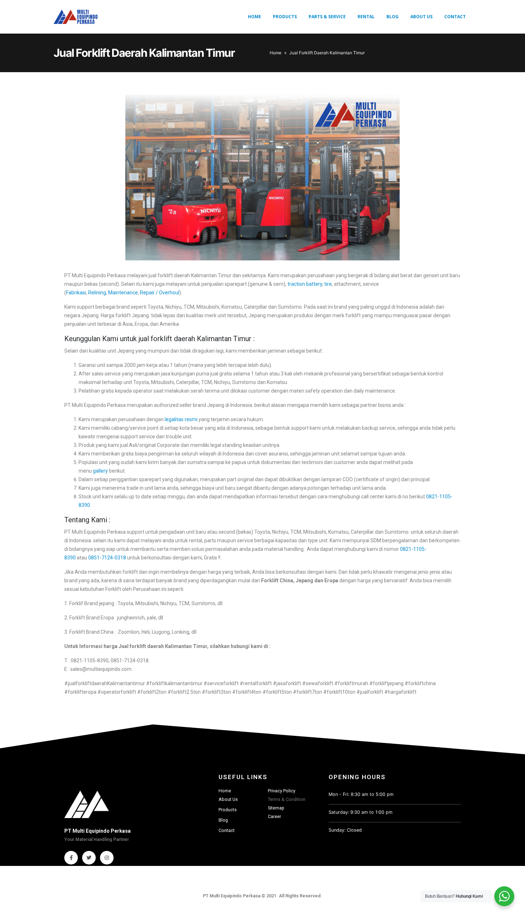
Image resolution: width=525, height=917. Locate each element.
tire (328, 284)
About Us (421, 17)
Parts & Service (327, 17)
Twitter (89, 857)
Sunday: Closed (345, 830)
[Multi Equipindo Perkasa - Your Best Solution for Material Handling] (76, 17)
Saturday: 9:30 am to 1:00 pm (360, 812)
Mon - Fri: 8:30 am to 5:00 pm (361, 794)
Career (274, 816)
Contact (455, 17)
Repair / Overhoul (159, 292)
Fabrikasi (76, 292)
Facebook (71, 857)
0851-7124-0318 (107, 557)
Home (254, 17)
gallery (100, 471)
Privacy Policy (281, 790)
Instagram (107, 857)
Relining (97, 292)
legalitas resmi (181, 419)
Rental (366, 17)
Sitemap (276, 808)
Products (285, 17)
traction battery (305, 284)
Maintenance (123, 292)
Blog (392, 17)
